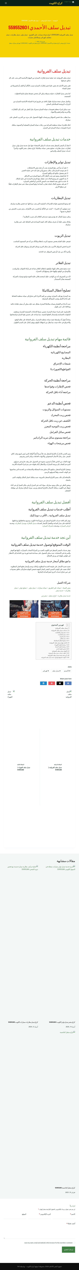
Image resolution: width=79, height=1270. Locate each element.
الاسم (72, 1214)
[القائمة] (6, 3)
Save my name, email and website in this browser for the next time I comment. (48, 1243)
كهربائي (46, 671)
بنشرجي (44, 596)
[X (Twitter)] (60, 683)
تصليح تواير (23, 588)
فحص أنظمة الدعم (61, 649)
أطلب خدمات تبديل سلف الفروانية (57, 653)
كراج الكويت (55, 3)
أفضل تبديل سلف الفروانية (59, 651)
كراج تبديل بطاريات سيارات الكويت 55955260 (23, 1022)
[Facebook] (68, 683)
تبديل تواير (32, 588)
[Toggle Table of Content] (67, 625)
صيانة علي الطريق (54, 588)
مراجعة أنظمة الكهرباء (60, 645)
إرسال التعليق (68, 1249)
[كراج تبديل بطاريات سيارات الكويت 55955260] (21, 942)
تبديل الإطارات (31, 523)
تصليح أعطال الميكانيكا (60, 640)
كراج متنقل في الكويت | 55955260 (30, 43)
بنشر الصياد (66, 588)
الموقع (24, 1214)
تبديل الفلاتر (63, 638)
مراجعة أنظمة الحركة (60, 647)
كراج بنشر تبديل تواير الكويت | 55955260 (62, 1022)
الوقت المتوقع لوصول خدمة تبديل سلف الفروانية (53, 657)
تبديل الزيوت (62, 636)
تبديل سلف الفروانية (61, 628)
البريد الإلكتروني (45, 1214)
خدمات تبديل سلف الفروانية (59, 630)
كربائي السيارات (64, 526)
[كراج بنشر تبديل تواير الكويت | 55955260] (58, 942)
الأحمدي (67, 671)
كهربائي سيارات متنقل (15, 43)
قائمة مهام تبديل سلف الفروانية (58, 643)
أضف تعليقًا (71, 1223)
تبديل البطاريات (20, 523)
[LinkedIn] (43, 683)
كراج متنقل (52, 596)
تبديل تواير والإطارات (60, 632)
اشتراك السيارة (48, 526)
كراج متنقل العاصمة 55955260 (65, 1188)
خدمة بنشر (59, 590)
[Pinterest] (51, 683)
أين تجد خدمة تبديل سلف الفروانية (57, 655)
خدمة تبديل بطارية (64, 596)
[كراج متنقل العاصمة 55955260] (58, 1108)
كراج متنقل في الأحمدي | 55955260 (50, 43)
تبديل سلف (56, 671)
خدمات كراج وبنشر (65, 43)
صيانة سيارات (42, 588)
